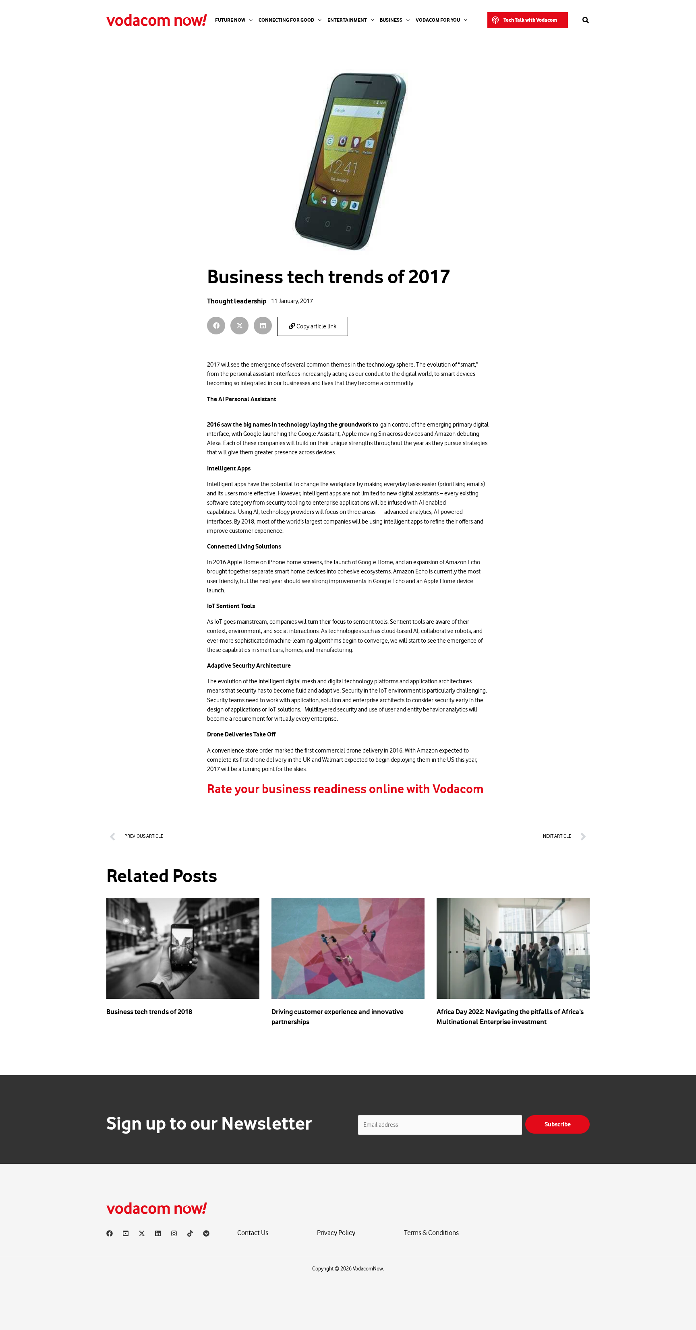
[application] (249, 20)
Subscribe (558, 1124)
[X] (142, 1233)
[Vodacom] (206, 1233)
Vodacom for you (438, 20)
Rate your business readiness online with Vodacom (345, 789)
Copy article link (315, 326)
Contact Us (252, 1233)
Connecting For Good (286, 20)
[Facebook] (109, 1233)
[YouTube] (125, 1233)
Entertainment (347, 20)
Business (391, 20)
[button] (527, 20)
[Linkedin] (158, 1233)
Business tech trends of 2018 (149, 1012)
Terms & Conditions (431, 1233)
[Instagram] (174, 1233)
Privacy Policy (336, 1233)
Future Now (230, 20)
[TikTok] (190, 1233)
